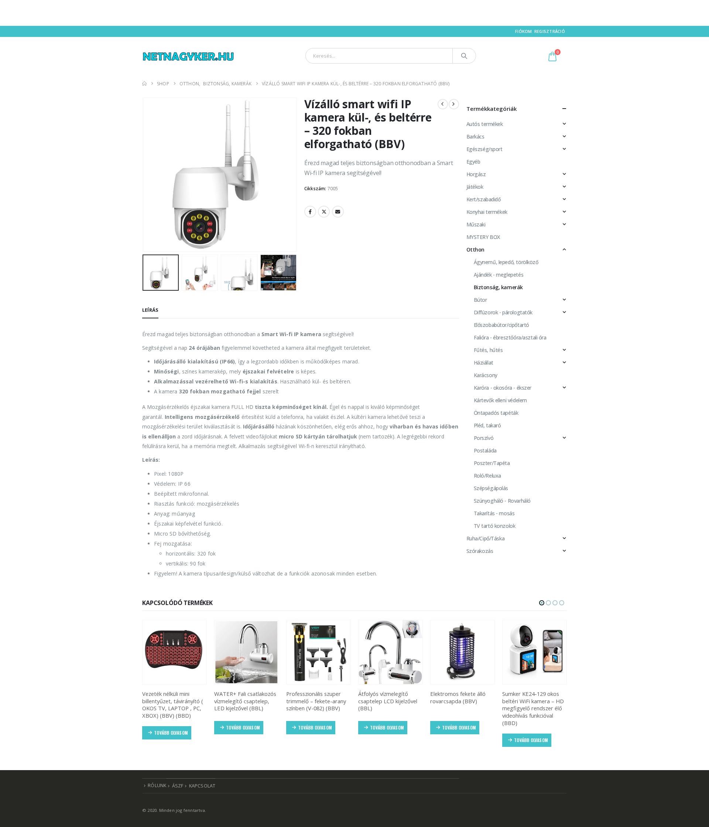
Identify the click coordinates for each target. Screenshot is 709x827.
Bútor (480, 299)
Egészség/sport (484, 149)
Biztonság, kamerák (498, 287)
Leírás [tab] (150, 310)
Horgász (476, 174)
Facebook (310, 212)
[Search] (464, 55)
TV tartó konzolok (495, 525)
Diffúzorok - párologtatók (503, 312)
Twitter (324, 212)
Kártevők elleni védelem (500, 400)
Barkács (475, 136)
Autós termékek (484, 123)
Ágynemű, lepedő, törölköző (506, 262)
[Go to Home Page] (144, 84)
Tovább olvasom (171, 732)
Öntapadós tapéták (496, 412)
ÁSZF (178, 786)
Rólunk (157, 785)
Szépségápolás (491, 488)
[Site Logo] (188, 55)
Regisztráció (549, 31)
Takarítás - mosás (494, 513)
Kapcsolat (202, 786)
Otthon (475, 249)
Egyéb (473, 161)
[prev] (443, 104)
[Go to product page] (174, 652)
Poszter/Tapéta (492, 463)
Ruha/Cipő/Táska (485, 538)
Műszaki (476, 224)
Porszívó (484, 437)
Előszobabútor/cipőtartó (501, 324)
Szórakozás (479, 550)
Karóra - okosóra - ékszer (503, 387)
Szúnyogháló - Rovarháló (502, 500)
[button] (144, 174)
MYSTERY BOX (483, 236)
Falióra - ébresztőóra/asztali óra (510, 337)
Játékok (474, 186)
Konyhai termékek (486, 211)
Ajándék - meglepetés (499, 274)
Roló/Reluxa (487, 475)
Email (338, 212)
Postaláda (485, 450)
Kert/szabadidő (483, 199)
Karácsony (485, 375)
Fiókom (523, 31)
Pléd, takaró (487, 425)
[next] (454, 104)
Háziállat (483, 362)
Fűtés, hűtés (488, 349)
